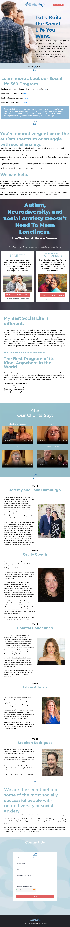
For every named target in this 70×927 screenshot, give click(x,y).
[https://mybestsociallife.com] (35, 920)
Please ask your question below (24, 875)
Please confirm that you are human (24, 886)
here (45, 89)
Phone (17, 869)
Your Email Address (21, 863)
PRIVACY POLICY (42, 923)
